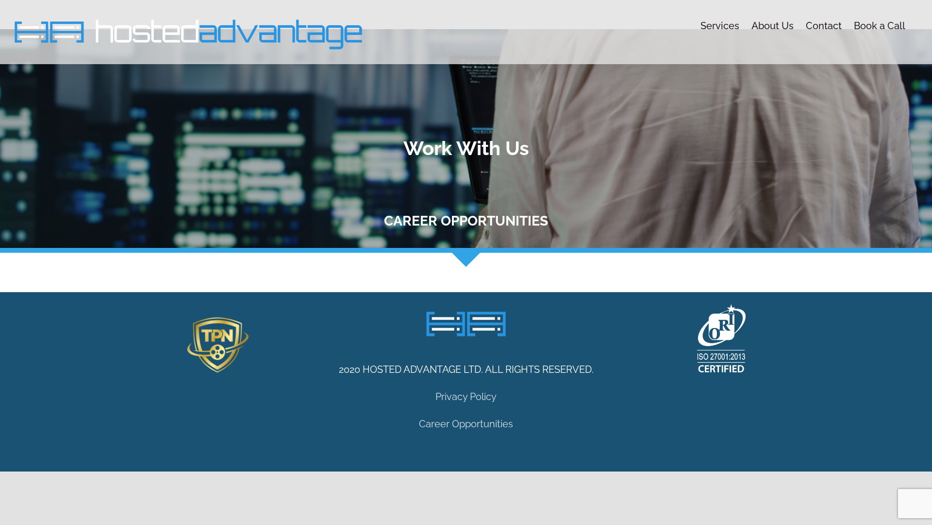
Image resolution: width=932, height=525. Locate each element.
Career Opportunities (466, 424)
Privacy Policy (466, 396)
